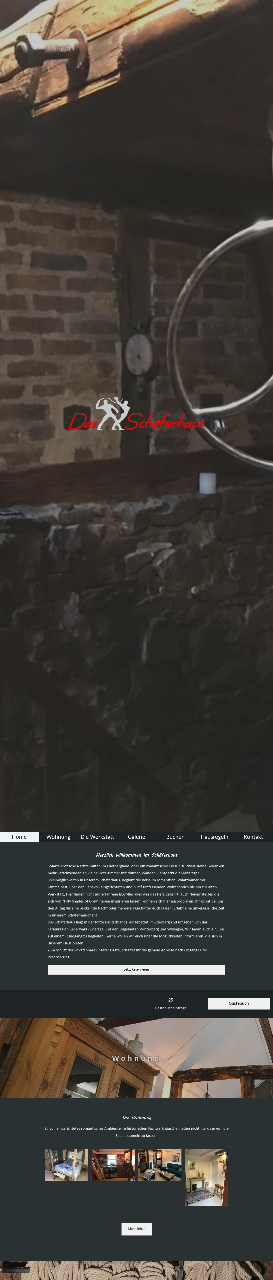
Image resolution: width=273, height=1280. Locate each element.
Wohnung (58, 837)
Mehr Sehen (136, 1229)
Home (19, 837)
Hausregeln (214, 837)
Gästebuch (239, 1003)
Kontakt (253, 837)
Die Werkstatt (97, 837)
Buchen (175, 837)
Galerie (136, 837)
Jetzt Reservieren (136, 970)
